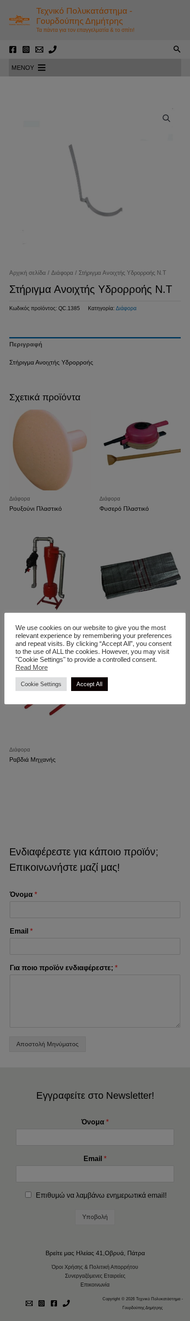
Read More (31, 667)
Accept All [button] (89, 684)
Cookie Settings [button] (41, 684)
